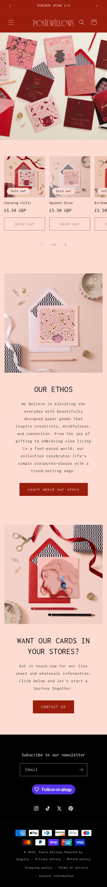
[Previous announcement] (10, 6)
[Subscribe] (81, 769)
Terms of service (73, 867)
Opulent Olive (61, 203)
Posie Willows (51, 852)
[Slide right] (66, 245)
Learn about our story (54, 489)
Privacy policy (48, 859)
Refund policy (79, 859)
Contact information (56, 875)
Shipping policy (39, 867)
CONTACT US (53, 707)
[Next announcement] (97, 6)
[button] (11, 22)
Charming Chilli (17, 203)
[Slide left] (41, 245)
